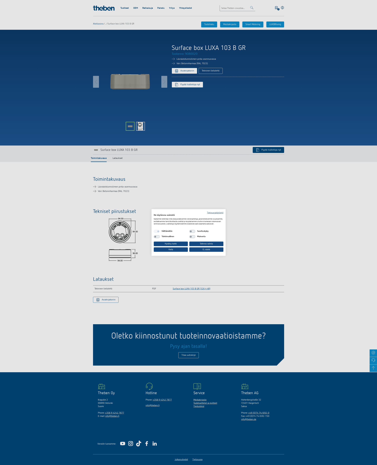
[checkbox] (157, 231)
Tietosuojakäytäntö (215, 213)
